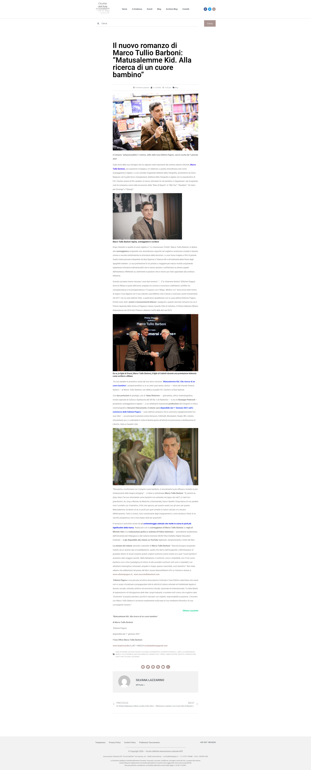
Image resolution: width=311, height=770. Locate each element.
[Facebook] (205, 9)
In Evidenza (137, 9)
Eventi (149, 9)
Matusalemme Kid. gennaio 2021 (146, 654)
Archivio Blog (171, 9)
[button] (143, 667)
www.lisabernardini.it (122, 646)
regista (181, 654)
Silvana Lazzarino (132, 657)
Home (124, 9)
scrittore (120, 657)
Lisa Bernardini (188, 652)
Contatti (185, 9)
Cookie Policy (130, 742)
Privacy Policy (115, 742)
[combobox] (146, 23)
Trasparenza (100, 742)
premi (162, 654)
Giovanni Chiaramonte (151, 652)
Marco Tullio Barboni (124, 654)
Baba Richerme (121, 652)
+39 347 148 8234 (208, 742)
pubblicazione (171, 654)
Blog (159, 9)
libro (179, 652)
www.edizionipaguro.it (122, 574)
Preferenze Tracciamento (149, 742)
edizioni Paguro (134, 652)
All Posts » (140, 685)
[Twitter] (209, 9)
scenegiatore (190, 654)
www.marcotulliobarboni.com (147, 574)
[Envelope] (214, 9)
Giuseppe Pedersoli (168, 652)
